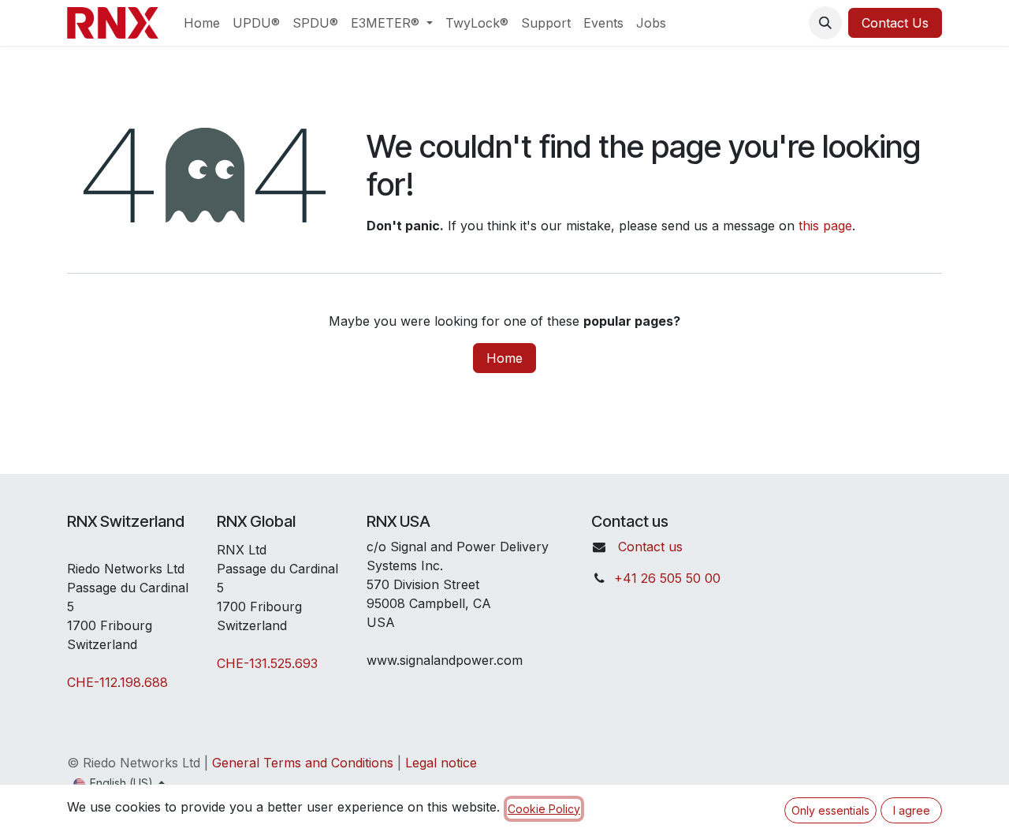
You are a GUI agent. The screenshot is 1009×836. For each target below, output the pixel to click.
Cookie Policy (544, 808)
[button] (825, 22)
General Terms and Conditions (302, 763)
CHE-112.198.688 (117, 682)
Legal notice (441, 763)
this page (825, 225)
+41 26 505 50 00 (667, 578)
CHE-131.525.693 (267, 663)
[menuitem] (201, 23)
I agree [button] (911, 810)
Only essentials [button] (830, 810)
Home (504, 358)
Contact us (650, 546)
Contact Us (895, 23)
